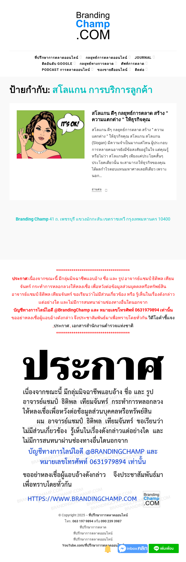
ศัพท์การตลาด (132, 64)
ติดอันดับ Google (57, 64)
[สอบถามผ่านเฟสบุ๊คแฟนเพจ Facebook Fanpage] (133, 548)
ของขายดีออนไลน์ (112, 70)
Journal (143, 57)
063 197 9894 (82, 521)
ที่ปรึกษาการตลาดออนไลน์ (56, 57)
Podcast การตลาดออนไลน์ (66, 70)
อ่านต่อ (97, 189)
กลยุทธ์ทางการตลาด (97, 64)
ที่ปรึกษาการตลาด (93, 527)
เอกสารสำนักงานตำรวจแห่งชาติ (102, 325)
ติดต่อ (139, 70)
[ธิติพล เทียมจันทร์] (108, 548)
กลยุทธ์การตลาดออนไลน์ (106, 57)
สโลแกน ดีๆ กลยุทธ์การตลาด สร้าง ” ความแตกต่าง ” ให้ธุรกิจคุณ (130, 116)
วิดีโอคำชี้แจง (161, 317)
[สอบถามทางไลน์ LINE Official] (164, 548)
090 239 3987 (111, 521)
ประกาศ (61, 325)
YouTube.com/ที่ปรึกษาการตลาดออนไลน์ (93, 545)
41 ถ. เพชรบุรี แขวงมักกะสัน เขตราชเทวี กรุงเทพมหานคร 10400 (93, 219)
